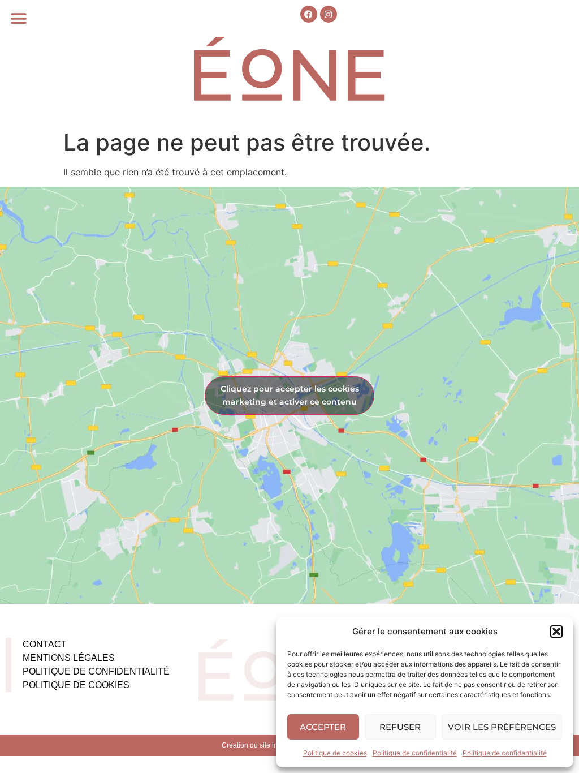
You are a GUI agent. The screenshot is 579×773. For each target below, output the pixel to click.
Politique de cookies (335, 753)
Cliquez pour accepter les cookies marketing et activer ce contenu (290, 395)
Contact (45, 644)
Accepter (323, 727)
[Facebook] (308, 14)
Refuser (400, 727)
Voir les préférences (502, 727)
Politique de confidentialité (415, 753)
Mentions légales (69, 658)
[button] (556, 631)
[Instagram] (328, 14)
